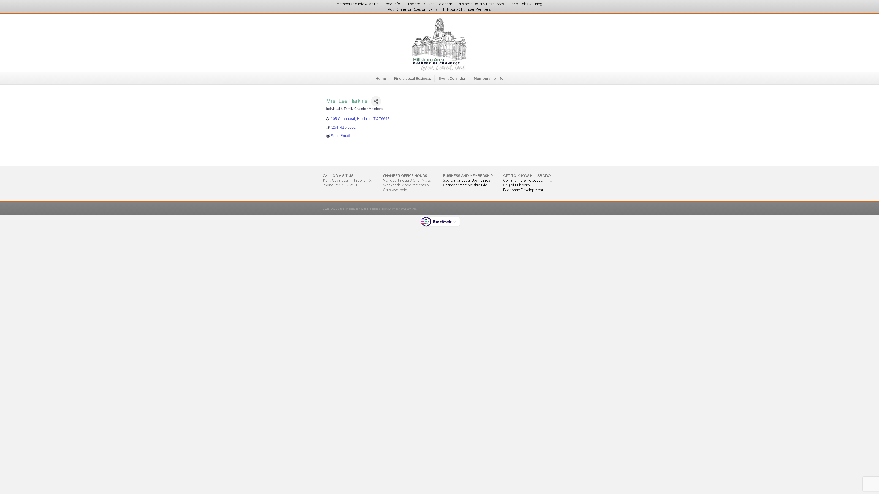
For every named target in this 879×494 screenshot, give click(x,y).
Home (381, 78)
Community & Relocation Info (527, 180)
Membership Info (488, 78)
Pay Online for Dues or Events (413, 9)
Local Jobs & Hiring (526, 4)
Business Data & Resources (481, 4)
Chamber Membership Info (465, 185)
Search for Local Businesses (466, 180)
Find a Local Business (412, 78)
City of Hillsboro (516, 185)
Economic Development (523, 190)
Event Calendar (452, 78)
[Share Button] (376, 101)
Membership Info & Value (357, 4)
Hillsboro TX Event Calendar (429, 4)
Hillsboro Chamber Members (467, 9)
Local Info (392, 4)
